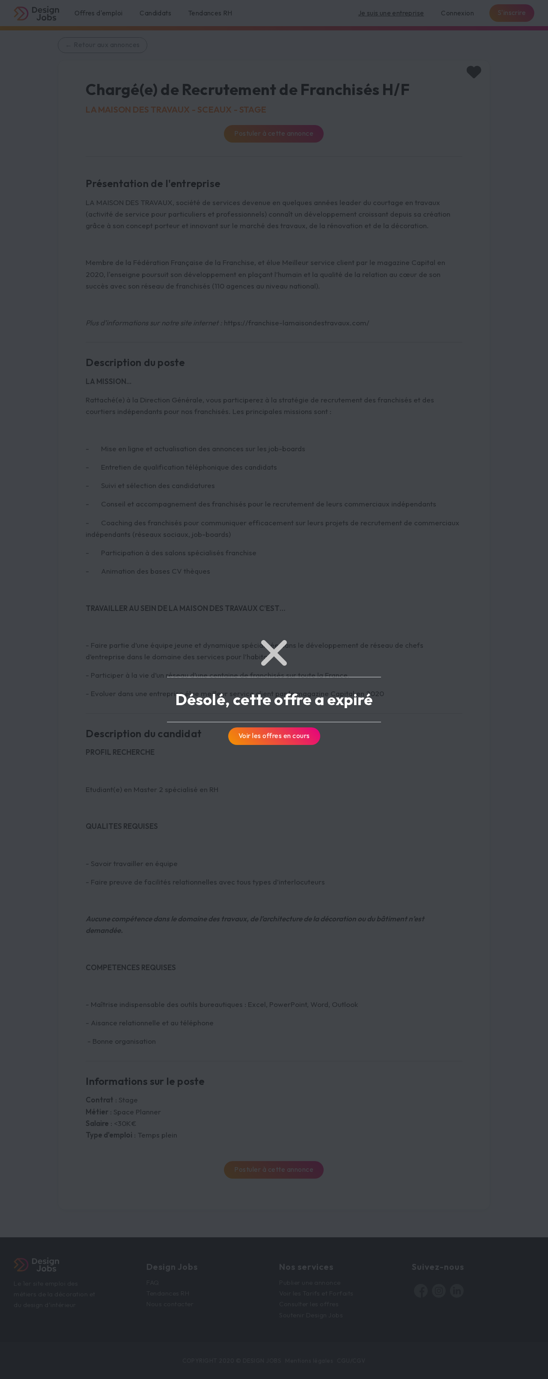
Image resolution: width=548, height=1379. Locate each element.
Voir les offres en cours (274, 735)
